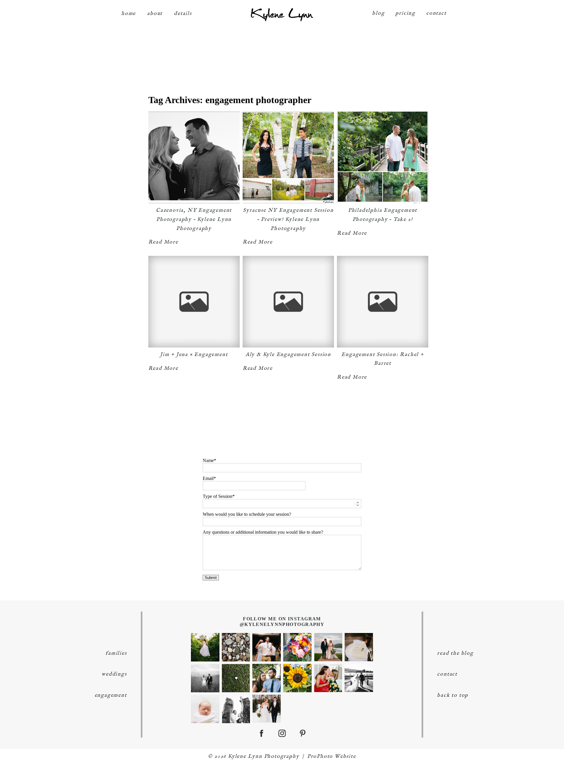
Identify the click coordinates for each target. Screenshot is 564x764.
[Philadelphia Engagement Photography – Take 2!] (382, 157)
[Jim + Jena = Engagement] (194, 301)
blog (378, 13)
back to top (452, 695)
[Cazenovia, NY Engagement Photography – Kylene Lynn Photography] (194, 157)
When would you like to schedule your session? (247, 514)
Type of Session (217, 496)
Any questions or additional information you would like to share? (263, 532)
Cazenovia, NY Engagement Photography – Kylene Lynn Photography (194, 219)
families (116, 653)
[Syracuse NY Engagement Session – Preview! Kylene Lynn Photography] (288, 157)
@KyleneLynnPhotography (282, 624)
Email (208, 478)
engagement (111, 695)
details (183, 13)
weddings (114, 674)
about (154, 13)
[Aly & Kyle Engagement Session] (288, 301)
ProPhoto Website (331, 756)
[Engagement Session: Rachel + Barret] (382, 301)
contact (436, 13)
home (128, 13)
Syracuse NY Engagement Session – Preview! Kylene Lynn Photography (288, 219)
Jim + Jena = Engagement (194, 354)
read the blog (455, 653)
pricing (405, 13)
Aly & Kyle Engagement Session (288, 354)
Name (208, 460)
